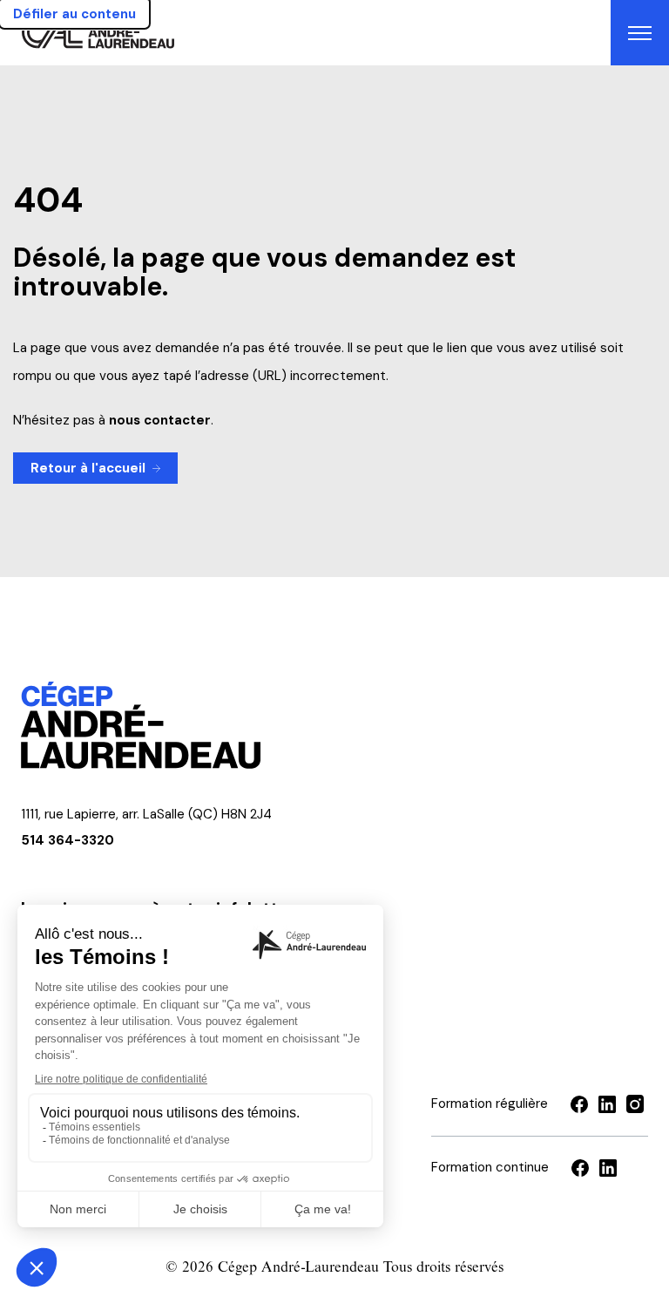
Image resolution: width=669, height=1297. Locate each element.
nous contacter (160, 420)
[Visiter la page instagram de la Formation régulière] (635, 1104)
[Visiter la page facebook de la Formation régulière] (579, 1104)
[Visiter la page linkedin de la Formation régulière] (607, 1104)
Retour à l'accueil (87, 468)
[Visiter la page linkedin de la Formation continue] (608, 1168)
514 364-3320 (67, 840)
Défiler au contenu (74, 14)
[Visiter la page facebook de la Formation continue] (580, 1168)
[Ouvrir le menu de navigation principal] (640, 32)
